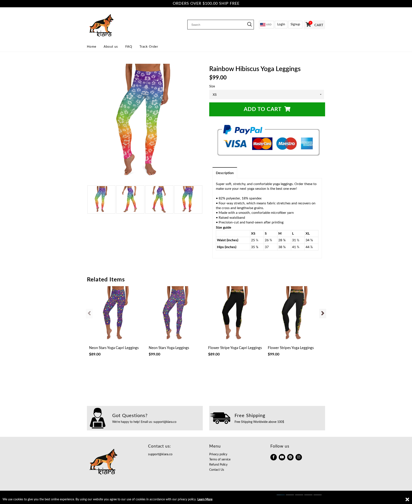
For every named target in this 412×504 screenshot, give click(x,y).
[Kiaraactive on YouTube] (282, 457)
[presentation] (89, 313)
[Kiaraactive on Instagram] (298, 457)
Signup (295, 24)
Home (91, 46)
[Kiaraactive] (114, 24)
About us (111, 46)
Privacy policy (218, 454)
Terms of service (219, 459)
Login (281, 24)
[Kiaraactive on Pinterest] (290, 457)
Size (212, 86)
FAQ (128, 46)
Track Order (148, 46)
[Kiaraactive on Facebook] (273, 457)
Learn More (204, 499)
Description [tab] (225, 173)
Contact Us (216, 469)
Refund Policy (218, 464)
